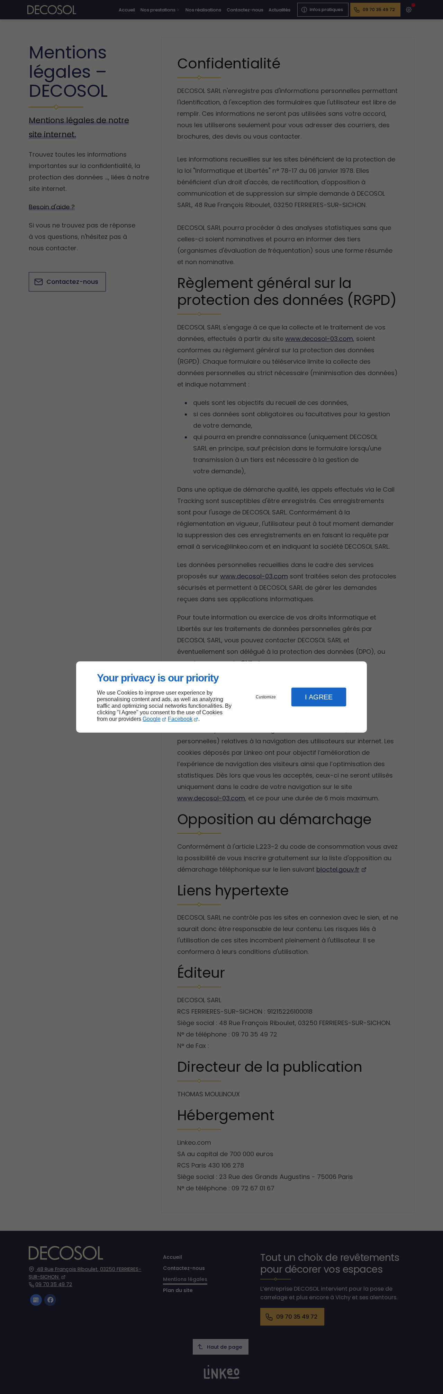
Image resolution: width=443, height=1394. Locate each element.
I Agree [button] (319, 697)
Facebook (180, 719)
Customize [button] (266, 697)
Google (152, 719)
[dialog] (221, 697)
